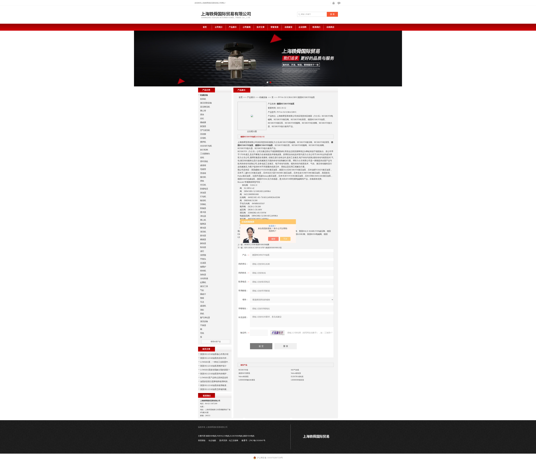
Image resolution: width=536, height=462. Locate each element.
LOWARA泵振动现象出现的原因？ (215, 370)
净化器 (203, 216)
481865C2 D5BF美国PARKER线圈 (256, 245)
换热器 (203, 243)
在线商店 (330, 27)
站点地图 (212, 440)
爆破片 (203, 294)
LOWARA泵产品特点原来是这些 (214, 378)
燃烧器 (203, 239)
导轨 (202, 333)
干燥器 (203, 325)
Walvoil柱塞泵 (244, 377)
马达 (202, 302)
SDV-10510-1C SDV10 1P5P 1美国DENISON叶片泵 (263, 248)
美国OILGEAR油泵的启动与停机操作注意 (218, 358)
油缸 (202, 310)
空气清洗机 (205, 130)
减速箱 (203, 165)
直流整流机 (205, 107)
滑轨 (202, 181)
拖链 (202, 298)
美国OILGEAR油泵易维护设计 (213, 366)
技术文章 (261, 27)
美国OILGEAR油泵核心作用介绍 (214, 354)
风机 (202, 314)
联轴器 (203, 208)
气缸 (202, 290)
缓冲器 (203, 212)
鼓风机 (203, 99)
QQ (333, 3)
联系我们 (316, 27)
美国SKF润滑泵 (244, 373)
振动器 (203, 236)
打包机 (203, 197)
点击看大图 (252, 131)
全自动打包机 (206, 146)
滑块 (202, 115)
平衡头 (203, 259)
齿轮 (202, 158)
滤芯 (202, 251)
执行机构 (204, 150)
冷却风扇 (204, 278)
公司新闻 (247, 27)
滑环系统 (204, 161)
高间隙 (203, 134)
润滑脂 (203, 255)
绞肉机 (203, 271)
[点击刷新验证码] (277, 332)
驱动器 (203, 228)
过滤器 (203, 263)
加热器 (203, 275)
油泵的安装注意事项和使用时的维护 (215, 381)
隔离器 (203, 224)
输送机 (203, 200)
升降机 (203, 204)
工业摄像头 (205, 154)
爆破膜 (203, 122)
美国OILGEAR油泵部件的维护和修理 (216, 374)
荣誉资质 (274, 27)
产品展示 (233, 27)
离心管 (203, 111)
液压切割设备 (206, 103)
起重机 (203, 282)
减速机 (203, 306)
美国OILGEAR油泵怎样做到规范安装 (216, 389)
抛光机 (203, 177)
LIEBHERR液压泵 (297, 380)
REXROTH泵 (243, 370)
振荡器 (203, 126)
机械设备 (263, 97)
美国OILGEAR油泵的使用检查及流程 (216, 385)
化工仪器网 (233, 440)
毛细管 (203, 169)
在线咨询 (338, 3)
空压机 (203, 185)
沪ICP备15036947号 (257, 440)
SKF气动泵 (295, 370)
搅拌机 (203, 142)
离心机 (203, 220)
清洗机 (203, 232)
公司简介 (219, 27)
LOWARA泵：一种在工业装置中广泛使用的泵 (220, 362)
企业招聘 (302, 27)
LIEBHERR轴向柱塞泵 (247, 380)
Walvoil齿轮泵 (296, 373)
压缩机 (203, 138)
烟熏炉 (203, 267)
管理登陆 (201, 440)
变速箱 (203, 173)
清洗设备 (204, 321)
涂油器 (203, 193)
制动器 (203, 247)
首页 (205, 27)
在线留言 (288, 27)
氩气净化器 (205, 318)
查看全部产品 (216, 342)
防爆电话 (204, 189)
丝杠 (202, 118)
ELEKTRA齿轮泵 (297, 377)
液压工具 (204, 286)
